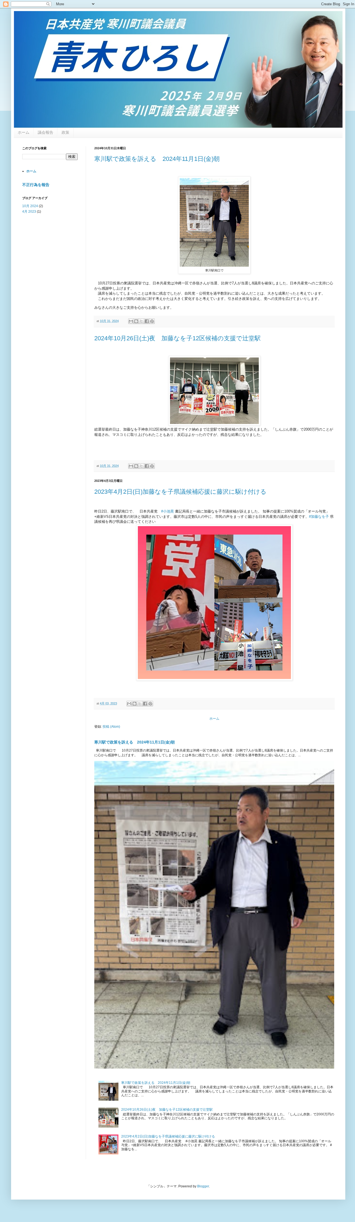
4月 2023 (29, 211)
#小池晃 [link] (167, 511)
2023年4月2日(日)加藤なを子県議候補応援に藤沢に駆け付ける (180, 491)
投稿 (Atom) (111, 727)
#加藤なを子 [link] (319, 516)
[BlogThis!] (136, 321)
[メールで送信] (131, 321)
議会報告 (45, 132)
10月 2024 (30, 206)
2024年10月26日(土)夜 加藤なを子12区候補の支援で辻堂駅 (177, 338)
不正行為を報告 (35, 184)
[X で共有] (141, 321)
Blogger (203, 1186)
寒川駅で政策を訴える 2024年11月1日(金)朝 (157, 158)
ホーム (23, 132)
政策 (65, 132)
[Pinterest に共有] (152, 321)
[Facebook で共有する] (146, 321)
